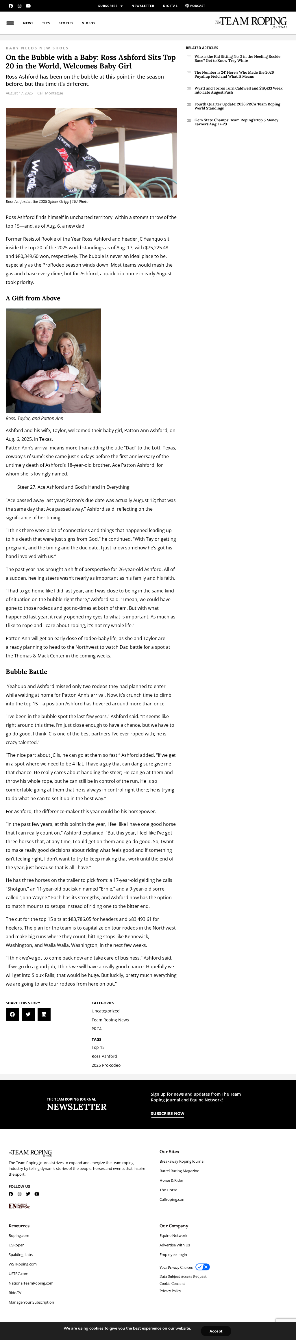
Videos (88, 23)
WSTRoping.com (23, 1264)
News (28, 23)
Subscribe (108, 5)
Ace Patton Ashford (133, 465)
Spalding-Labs (21, 1254)
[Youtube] (28, 6)
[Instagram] (19, 6)
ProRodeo (53, 265)
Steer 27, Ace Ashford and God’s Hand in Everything (73, 487)
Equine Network (173, 1235)
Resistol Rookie (39, 239)
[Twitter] (28, 1194)
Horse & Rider (171, 1180)
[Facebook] (11, 6)
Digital (170, 5)
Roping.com (19, 1235)
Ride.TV (15, 1292)
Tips (46, 23)
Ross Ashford (20, 217)
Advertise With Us (175, 1245)
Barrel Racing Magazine (179, 1170)
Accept (216, 1331)
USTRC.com (18, 1273)
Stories (66, 23)
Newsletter (143, 5)
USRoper (16, 1245)
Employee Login (173, 1254)
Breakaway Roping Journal (182, 1161)
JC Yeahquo (150, 239)
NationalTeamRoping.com (31, 1283)
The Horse (168, 1189)
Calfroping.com (173, 1199)
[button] (12, 1014)
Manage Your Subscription (31, 1302)
